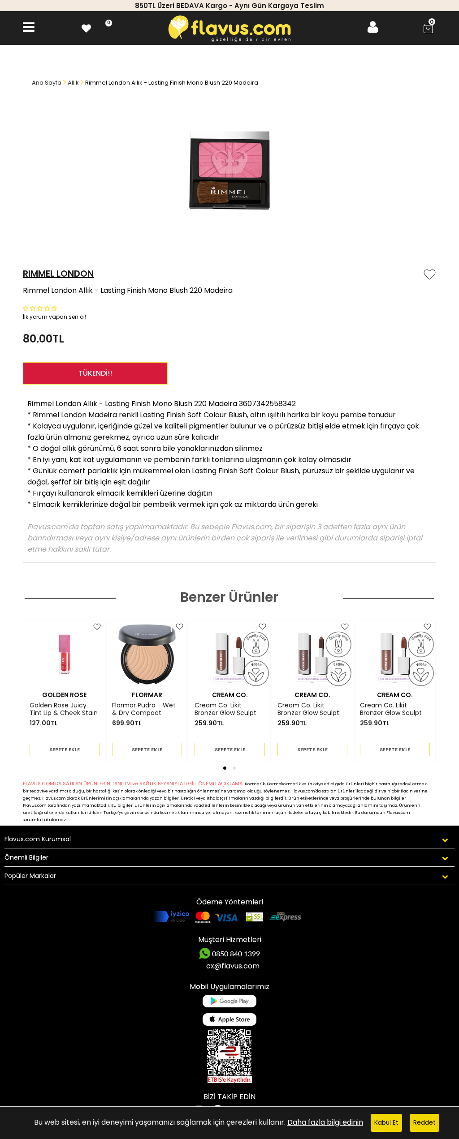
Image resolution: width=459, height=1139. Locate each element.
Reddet (424, 1122)
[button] (41, 308)
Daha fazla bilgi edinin (325, 1122)
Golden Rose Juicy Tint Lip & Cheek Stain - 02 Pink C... (64, 709)
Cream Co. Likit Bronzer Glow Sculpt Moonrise (225, 709)
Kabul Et (386, 1122)
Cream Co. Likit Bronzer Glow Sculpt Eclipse (308, 709)
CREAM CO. (230, 695)
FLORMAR (147, 695)
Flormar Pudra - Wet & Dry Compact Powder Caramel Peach (144, 709)
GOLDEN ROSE (64, 695)
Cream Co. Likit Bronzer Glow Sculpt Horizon (391, 709)
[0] (86, 27)
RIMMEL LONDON (58, 273)
